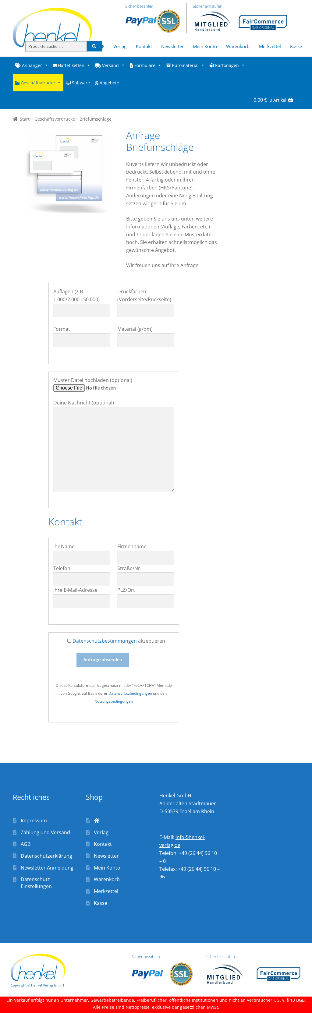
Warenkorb (238, 46)
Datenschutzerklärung (46, 855)
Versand (110, 65)
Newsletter (172, 46)
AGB (25, 844)
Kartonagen (226, 65)
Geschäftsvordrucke (54, 119)
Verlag (119, 46)
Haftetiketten (70, 65)
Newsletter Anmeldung (47, 867)
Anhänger (31, 65)
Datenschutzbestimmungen (104, 640)
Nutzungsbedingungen (113, 701)
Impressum (34, 820)
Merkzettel (270, 46)
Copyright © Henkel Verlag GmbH (37, 985)
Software (80, 83)
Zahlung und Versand (45, 832)
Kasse (296, 46)
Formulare (144, 65)
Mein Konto (205, 46)
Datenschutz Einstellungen (36, 883)
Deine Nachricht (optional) (83, 402)
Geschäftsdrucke (37, 83)
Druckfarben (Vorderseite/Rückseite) (144, 295)
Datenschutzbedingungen (130, 693)
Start (25, 119)
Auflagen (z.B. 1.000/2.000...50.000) (76, 295)
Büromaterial (185, 65)
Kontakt (144, 46)
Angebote (108, 83)
